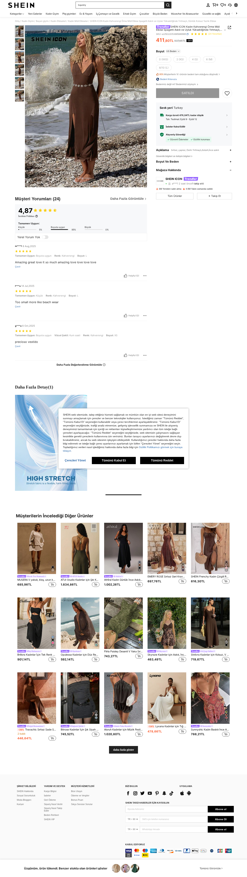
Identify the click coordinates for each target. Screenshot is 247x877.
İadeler (47, 795)
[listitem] (37, 557)
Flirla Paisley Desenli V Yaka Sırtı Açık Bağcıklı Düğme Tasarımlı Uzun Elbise (123, 651)
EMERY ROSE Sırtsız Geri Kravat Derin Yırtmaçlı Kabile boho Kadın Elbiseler (167, 576)
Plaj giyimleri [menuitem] (69, 13)
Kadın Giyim (28, 21)
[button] (230, 5)
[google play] (188, 795)
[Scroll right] (236, 13)
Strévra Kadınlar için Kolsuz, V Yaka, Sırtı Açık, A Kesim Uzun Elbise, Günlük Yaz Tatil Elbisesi (210, 654)
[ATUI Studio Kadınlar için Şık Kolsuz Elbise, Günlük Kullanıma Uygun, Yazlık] (80, 548)
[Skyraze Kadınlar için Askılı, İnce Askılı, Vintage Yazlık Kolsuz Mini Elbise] (167, 623)
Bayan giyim (42, 21)
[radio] (163, 59)
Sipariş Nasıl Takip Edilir (53, 809)
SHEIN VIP (49, 819)
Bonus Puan (77, 800)
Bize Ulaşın (76, 791)
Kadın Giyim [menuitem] (52, 13)
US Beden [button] (171, 51)
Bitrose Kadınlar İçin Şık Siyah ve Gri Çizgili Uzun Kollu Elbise (80, 729)
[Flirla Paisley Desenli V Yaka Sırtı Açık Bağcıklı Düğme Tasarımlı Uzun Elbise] (123, 623)
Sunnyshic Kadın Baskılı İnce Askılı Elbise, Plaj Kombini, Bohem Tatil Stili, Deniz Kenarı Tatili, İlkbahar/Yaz (210, 729)
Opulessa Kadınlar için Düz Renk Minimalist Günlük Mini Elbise (80, 654)
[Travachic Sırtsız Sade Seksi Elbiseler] (36, 698)
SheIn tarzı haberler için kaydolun (147, 803)
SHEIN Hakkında (25, 791)
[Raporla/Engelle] (145, 276)
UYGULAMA (186, 786)
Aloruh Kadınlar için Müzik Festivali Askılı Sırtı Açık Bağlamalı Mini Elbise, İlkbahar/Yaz (123, 729)
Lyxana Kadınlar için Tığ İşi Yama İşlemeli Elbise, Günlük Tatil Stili (167, 726)
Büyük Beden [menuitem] (160, 13)
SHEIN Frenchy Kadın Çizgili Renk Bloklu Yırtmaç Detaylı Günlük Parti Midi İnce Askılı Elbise (210, 576)
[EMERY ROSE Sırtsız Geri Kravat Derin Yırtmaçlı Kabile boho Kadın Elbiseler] (167, 548)
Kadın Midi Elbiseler (78, 21)
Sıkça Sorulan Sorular (82, 804)
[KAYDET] (227, 93)
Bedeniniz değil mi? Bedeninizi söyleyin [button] (176, 84)
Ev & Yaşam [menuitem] (86, 13)
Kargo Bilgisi (50, 791)
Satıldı (188, 93)
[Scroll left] (232, 13)
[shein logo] (21, 5)
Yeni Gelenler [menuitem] (35, 13)
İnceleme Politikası (26, 216)
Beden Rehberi (51, 815)
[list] (150, 793)
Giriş (17, 21)
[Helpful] (125, 276)
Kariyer (20, 804)
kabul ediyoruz (135, 844)
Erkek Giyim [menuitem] (129, 13)
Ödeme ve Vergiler (80, 795)
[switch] (45, 237)
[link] (215, 5)
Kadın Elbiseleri (58, 21)
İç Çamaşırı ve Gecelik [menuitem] (108, 13)
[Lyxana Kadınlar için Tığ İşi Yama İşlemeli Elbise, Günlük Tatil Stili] (167, 698)
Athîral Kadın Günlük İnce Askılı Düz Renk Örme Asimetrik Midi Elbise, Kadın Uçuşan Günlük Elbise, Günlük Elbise (123, 579)
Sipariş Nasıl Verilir (53, 804)
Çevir (17, 266)
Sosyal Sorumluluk (26, 795)
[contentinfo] (179, 853)
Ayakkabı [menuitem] (229, 13)
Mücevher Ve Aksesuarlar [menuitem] (185, 13)
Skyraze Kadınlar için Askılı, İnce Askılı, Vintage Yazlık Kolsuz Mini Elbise (167, 654)
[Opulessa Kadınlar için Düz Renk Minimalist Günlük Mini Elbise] (80, 623)
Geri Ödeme (50, 800)
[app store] (182, 795)
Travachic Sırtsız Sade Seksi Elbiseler (37, 729)
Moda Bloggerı (24, 800)
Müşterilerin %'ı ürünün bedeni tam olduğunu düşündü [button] (188, 74)
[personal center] (208, 5)
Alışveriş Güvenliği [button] (175, 134)
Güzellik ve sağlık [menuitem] (211, 13)
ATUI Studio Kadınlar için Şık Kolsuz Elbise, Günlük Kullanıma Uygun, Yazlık (80, 579)
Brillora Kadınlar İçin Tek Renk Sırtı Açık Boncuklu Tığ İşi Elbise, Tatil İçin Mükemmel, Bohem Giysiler (36, 654)
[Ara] (167, 5)
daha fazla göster (123, 749)
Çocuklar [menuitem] (144, 13)
